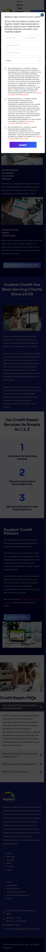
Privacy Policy (23, 94)
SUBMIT (23, 145)
